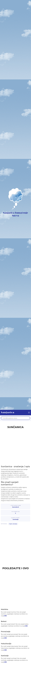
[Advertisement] (15, 445)
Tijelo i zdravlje (13, 524)
